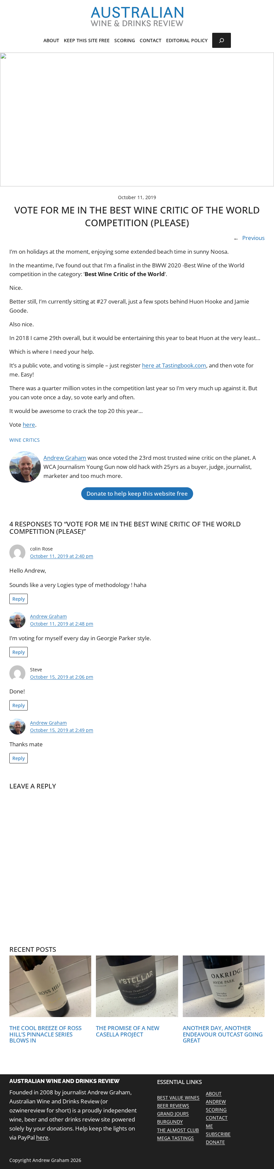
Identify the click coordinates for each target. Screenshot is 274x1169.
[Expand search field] (221, 40)
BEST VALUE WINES (178, 1097)
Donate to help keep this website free (137, 493)
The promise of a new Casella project (127, 1031)
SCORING (216, 1109)
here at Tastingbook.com (174, 365)
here (29, 424)
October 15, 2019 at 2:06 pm (61, 677)
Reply (18, 599)
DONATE (215, 1142)
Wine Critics (24, 440)
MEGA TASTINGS (175, 1138)
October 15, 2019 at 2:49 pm (61, 730)
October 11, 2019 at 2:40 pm (61, 556)
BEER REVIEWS (173, 1105)
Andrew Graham (64, 458)
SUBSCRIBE (218, 1134)
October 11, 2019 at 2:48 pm (61, 623)
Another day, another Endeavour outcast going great (223, 1034)
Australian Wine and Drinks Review (64, 1081)
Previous (253, 238)
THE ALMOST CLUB (178, 1130)
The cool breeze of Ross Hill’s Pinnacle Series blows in (45, 1034)
